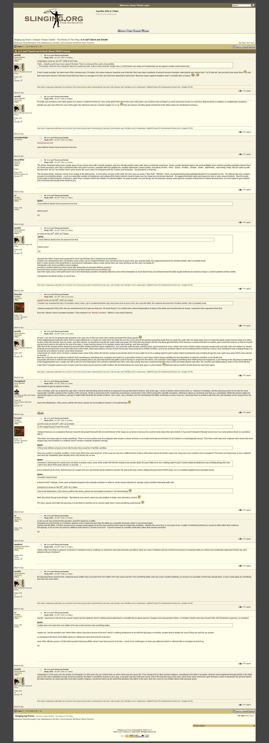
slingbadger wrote (44, 61)
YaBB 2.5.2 (147, 730)
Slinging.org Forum (22, 39)
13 (30, 46)
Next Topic (250, 43)
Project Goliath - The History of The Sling (60, 39)
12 (27, 46)
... (25, 46)
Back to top (19, 93)
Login (146, 5)
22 (41, 46)
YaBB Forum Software (121, 732)
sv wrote (40, 234)
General (36, 39)
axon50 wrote (43, 300)
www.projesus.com (45, 143)
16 (37, 46)
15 (34, 46)
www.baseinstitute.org (101, 269)
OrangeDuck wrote (45, 487)
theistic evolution (99, 313)
